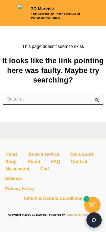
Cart (44, 168)
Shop (11, 161)
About (33, 161)
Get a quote (82, 154)
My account (17, 168)
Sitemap (13, 178)
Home (11, 154)
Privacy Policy (20, 188)
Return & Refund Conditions (53, 198)
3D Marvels (42, 9)
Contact (79, 161)
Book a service (44, 154)
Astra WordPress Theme (82, 214)
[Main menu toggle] (95, 13)
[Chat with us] (94, 220)
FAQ (55, 161)
